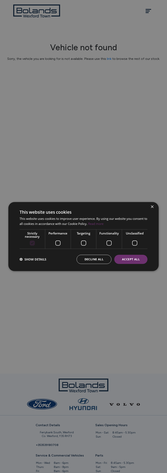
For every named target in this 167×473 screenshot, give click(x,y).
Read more (95, 224)
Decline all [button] (94, 259)
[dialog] (83, 236)
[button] (33, 259)
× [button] (152, 206)
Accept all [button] (131, 259)
